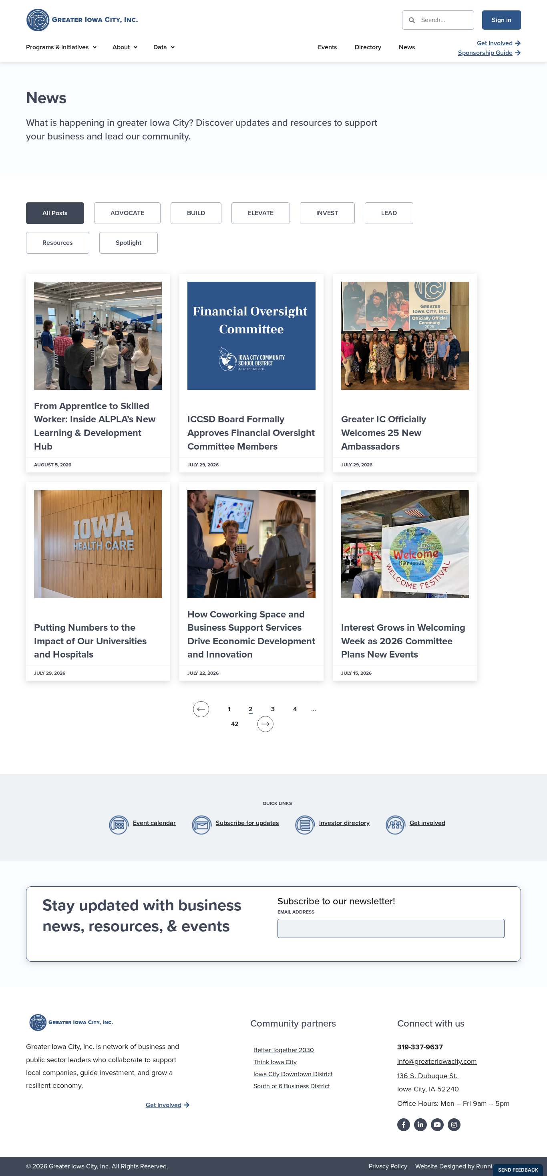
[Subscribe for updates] (202, 825)
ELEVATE (261, 213)
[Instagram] (454, 1124)
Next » (265, 726)
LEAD (389, 213)
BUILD (196, 213)
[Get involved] (396, 825)
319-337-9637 (420, 1047)
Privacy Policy (388, 1166)
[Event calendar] (119, 825)
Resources (57, 242)
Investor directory (344, 822)
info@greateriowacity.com (437, 1061)
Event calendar (154, 822)
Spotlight (128, 242)
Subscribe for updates (247, 822)
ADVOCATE (127, 213)
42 (235, 723)
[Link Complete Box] (98, 373)
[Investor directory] (305, 825)
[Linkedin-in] (420, 1124)
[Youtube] (437, 1124)
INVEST (327, 213)
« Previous (201, 711)
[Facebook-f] (403, 1124)
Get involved (427, 822)
